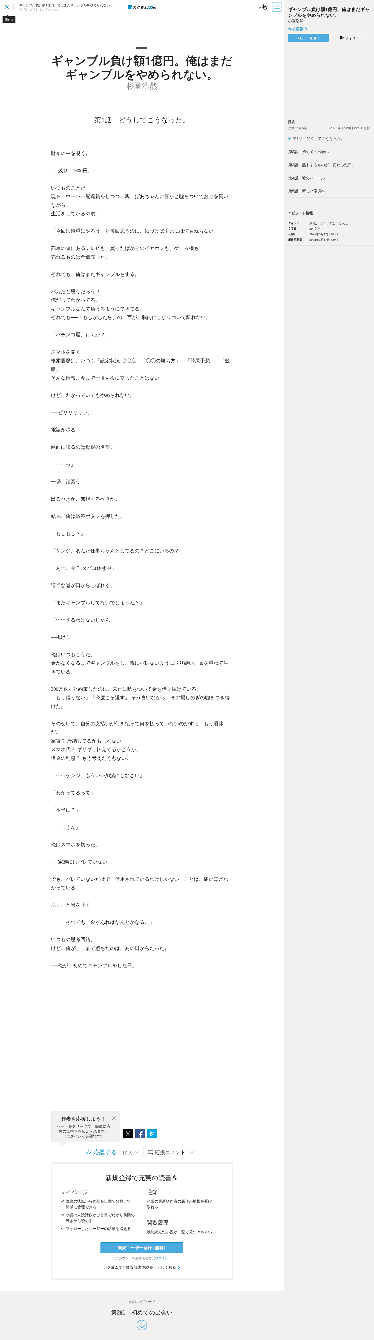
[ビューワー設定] (263, 7)
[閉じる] (114, 1119)
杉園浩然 (295, 20)
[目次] (277, 7)
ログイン (161, 1258)
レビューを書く (308, 37)
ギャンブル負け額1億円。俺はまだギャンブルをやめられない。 (329, 12)
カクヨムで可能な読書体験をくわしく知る (140, 1267)
